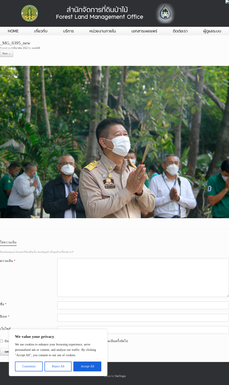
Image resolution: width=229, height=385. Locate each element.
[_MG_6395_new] (114, 217)
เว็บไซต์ (5, 329)
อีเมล (4, 316)
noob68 (36, 48)
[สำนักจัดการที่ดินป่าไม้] (97, 13)
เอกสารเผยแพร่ (144, 31)
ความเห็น (7, 261)
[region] (58, 352)
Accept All (87, 366)
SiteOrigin (120, 376)
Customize (29, 366)
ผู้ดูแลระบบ (212, 31)
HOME (13, 31)
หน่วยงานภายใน (102, 31)
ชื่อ (3, 304)
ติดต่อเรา (180, 31)
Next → (6, 53)
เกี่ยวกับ (40, 31)
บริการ (68, 31)
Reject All (58, 366)
